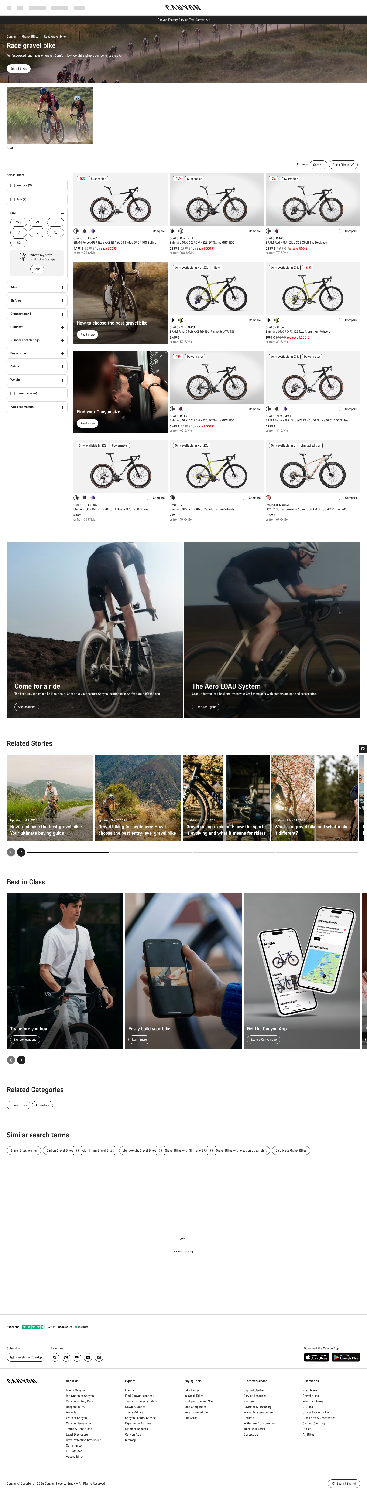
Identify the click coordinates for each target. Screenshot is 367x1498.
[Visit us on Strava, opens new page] (88, 1357)
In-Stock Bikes (193, 1396)
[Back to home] (183, 7)
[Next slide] (21, 852)
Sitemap (130, 1440)
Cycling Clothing (314, 1423)
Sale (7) (21, 199)
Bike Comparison (195, 1407)
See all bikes (18, 69)
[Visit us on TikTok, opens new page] (99, 1357)
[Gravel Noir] (93, 231)
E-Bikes (308, 1407)
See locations (26, 707)
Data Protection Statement (83, 1440)
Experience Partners (138, 1423)
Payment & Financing (258, 1407)
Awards (71, 1412)
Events (129, 1390)
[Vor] (21, 1060)
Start (37, 269)
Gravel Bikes (30, 36)
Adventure (42, 1105)
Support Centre (254, 1390)
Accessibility (74, 1456)
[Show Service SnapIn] (363, 749)
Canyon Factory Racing (81, 1401)
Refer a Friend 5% (196, 1412)
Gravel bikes (311, 1396)
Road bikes (310, 1390)
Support (79, 8)
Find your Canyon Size (198, 1401)
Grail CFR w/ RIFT (181, 238)
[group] (182, 118)
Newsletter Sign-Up (28, 1357)
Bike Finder (191, 1390)
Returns (249, 1418)
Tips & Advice (134, 1412)
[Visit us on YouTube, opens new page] (77, 1357)
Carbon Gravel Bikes (60, 1150)
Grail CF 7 (176, 505)
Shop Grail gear (206, 707)
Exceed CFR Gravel (278, 505)
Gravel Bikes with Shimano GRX (186, 1150)
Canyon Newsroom (78, 1423)
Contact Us (251, 1434)
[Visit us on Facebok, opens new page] (55, 1357)
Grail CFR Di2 (178, 416)
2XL (18, 243)
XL (55, 232)
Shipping (249, 1401)
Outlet (307, 1429)
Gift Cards (191, 1418)
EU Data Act (74, 1451)
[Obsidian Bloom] (84, 231)
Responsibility (75, 1407)
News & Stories (135, 1407)
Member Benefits (136, 1429)
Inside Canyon (75, 1390)
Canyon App (133, 1434)
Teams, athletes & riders (141, 1401)
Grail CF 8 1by (275, 327)
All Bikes (308, 1434)
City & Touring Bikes (316, 1412)
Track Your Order (254, 1429)
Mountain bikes (313, 1401)
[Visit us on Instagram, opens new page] (66, 1357)
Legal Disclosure (77, 1434)
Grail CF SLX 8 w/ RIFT (88, 238)
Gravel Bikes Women (24, 1150)
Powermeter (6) (26, 393)
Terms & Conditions (79, 1429)
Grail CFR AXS (275, 238)
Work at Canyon (76, 1418)
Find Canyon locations (139, 1396)
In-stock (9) (24, 185)
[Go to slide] (151, 852)
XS (37, 222)
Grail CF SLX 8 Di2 (85, 505)
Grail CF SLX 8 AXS (278, 416)
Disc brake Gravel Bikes (290, 1150)
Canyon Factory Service (140, 1418)
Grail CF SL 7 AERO (182, 327)
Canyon (12, 36)
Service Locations (255, 1396)
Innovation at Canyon (80, 1396)
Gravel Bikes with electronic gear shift (241, 1150)
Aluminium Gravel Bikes (98, 1150)
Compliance (74, 1445)
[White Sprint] (172, 320)
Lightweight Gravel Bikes (139, 1150)
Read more (87, 334)
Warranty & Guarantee (258, 1412)
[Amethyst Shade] (172, 231)
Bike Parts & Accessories (319, 1418)
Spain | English (346, 1483)
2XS (18, 222)
